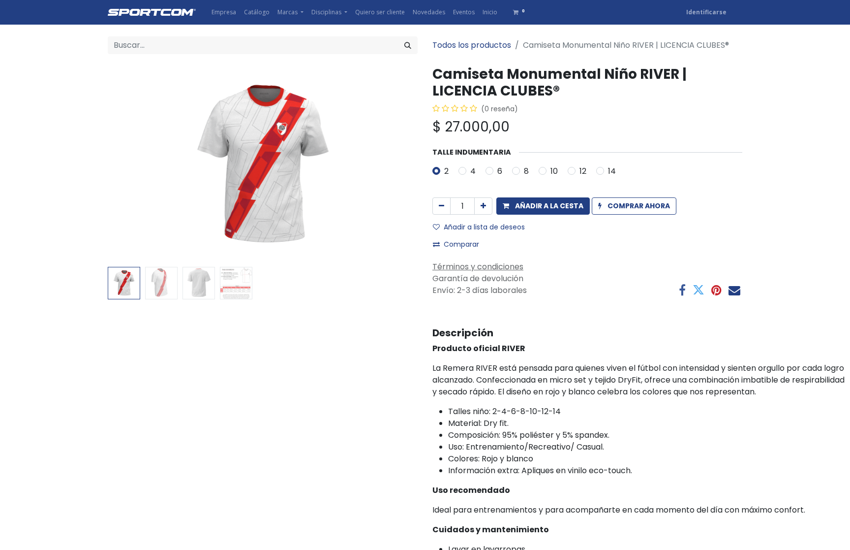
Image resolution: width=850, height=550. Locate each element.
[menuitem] (224, 12)
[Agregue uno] (483, 206)
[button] (131, 164)
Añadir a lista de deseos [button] (484, 227)
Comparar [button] (461, 244)
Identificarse (706, 12)
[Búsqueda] (408, 45)
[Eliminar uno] (441, 206)
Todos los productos (471, 45)
